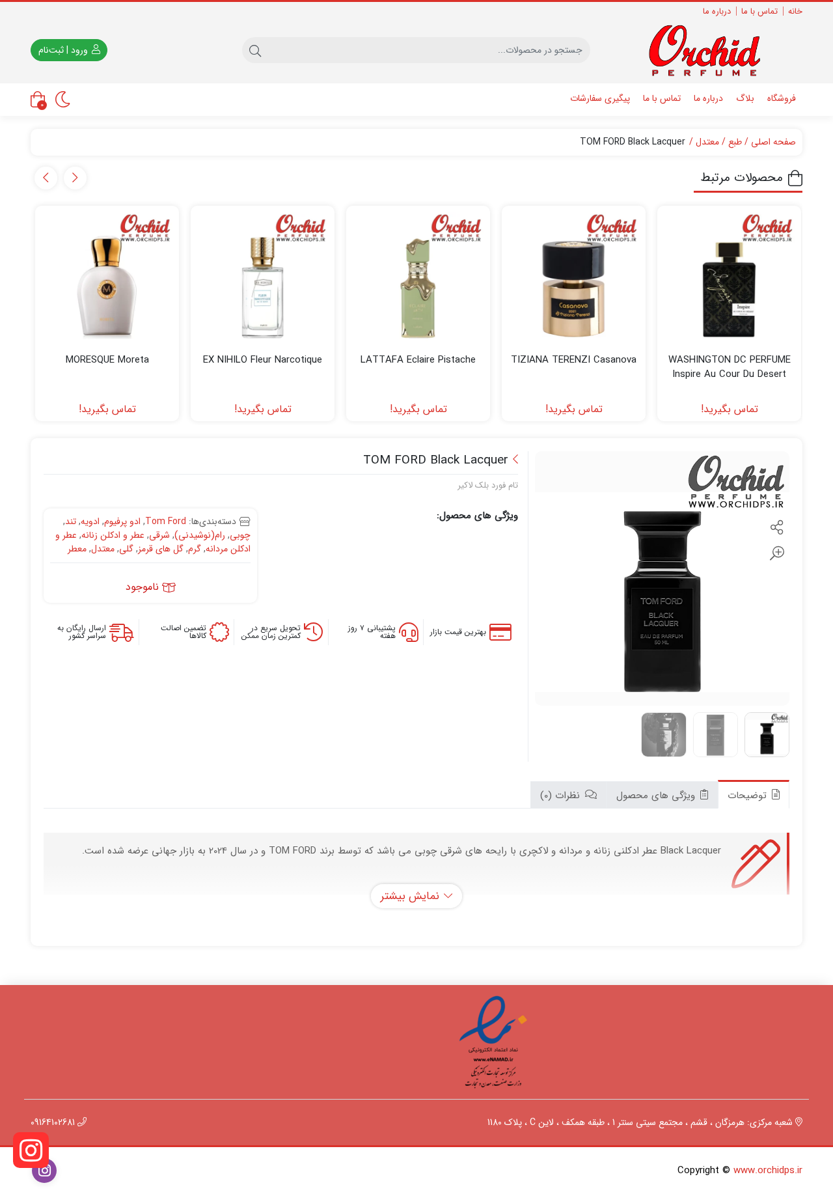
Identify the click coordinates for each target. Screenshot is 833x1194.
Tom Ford (165, 521)
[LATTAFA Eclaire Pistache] (418, 277)
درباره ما (717, 11)
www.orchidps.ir (767, 1170)
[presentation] (75, 178)
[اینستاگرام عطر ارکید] (31, 1150)
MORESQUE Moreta (107, 360)
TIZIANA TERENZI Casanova (573, 360)
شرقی (159, 535)
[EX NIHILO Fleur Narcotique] (262, 277)
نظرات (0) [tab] (561, 795)
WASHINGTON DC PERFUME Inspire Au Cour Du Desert (729, 367)
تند (70, 521)
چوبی (240, 535)
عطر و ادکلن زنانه (112, 535)
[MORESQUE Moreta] (107, 277)
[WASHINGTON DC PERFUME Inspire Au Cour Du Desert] (729, 277)
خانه (795, 11)
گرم (194, 549)
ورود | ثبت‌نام (64, 50)
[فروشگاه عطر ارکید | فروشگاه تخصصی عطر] (711, 50)
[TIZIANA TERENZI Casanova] (573, 277)
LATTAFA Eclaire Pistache (418, 360)
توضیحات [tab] (749, 795)
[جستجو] (255, 50)
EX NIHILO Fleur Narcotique (262, 360)
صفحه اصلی (773, 142)
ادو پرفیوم (122, 521)
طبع (735, 142)
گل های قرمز (161, 549)
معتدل (707, 142)
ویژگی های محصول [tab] (657, 795)
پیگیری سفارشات (600, 98)
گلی (126, 549)
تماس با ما (759, 11)
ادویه (90, 521)
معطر (77, 549)
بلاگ (745, 98)
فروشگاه (781, 98)
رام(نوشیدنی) (199, 535)
